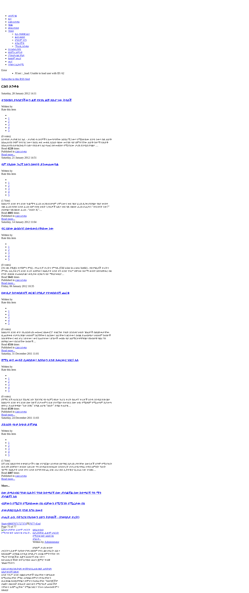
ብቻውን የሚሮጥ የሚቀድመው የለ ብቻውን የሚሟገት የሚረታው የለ (43, 503)
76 (30, 523)
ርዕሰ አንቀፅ (21, 151)
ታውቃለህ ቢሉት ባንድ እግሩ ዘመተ (22, 510)
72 (19, 523)
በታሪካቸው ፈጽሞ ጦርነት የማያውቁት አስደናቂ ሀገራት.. (46, 535)
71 (17, 523)
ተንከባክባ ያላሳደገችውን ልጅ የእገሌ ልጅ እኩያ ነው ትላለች (36, 100)
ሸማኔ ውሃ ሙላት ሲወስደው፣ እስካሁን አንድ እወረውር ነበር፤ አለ (39, 360)
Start (3, 523)
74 (25, 523)
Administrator (51, 541)
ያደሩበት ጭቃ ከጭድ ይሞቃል (19, 424)
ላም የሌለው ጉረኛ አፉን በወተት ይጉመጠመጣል (29, 164)
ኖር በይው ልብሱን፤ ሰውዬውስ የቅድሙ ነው (27, 228)
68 (9, 523)
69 (11, 523)
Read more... (8, 154)
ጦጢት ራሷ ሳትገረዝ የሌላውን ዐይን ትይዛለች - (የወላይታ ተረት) (40, 517)
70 (14, 523)
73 (22, 523)
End (38, 523)
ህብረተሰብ (38, 529)
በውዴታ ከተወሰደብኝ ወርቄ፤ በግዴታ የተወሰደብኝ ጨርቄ (35, 293)
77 (33, 523)
